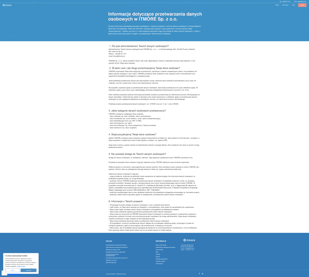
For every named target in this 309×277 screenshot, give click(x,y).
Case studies (159, 249)
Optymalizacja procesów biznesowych (117, 247)
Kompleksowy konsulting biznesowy (116, 245)
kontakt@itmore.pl (301, 1)
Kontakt (302, 5)
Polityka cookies (21, 266)
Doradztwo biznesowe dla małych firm (117, 258)
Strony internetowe (161, 245)
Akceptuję (28, 270)
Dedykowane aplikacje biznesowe (165, 247)
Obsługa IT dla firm (111, 260)
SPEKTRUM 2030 (111, 262)
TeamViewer (159, 263)
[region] (21, 263)
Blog (293, 5)
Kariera (158, 256)
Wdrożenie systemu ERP (113, 249)
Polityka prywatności (161, 259)
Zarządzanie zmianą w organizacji (115, 252)
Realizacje (285, 5)
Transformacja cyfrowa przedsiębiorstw (112, 255)
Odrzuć (13, 270)
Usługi (277, 5)
